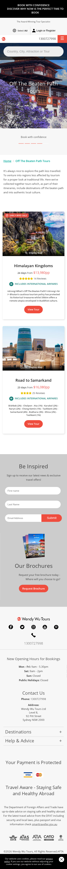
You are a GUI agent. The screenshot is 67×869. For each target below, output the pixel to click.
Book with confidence (33, 137)
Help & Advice (19, 741)
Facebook (11, 627)
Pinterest (56, 627)
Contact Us (33, 693)
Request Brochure (33, 588)
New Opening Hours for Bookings (33, 659)
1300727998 (47, 39)
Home (7, 161)
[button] (62, 39)
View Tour (33, 309)
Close (61, 859)
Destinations (18, 732)
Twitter (22, 627)
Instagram (33, 627)
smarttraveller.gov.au (44, 824)
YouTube (45, 627)
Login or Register (45, 30)
